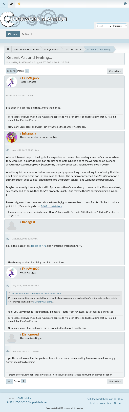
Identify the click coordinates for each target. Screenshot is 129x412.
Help (91, 403)
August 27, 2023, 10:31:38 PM (19, 95)
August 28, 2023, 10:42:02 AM (25, 239)
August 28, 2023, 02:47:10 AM (25, 150)
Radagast (28, 222)
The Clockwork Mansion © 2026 (104, 398)
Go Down (11, 71)
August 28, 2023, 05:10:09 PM (25, 351)
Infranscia (29, 133)
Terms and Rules (104, 403)
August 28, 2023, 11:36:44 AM (25, 285)
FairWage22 (30, 78)
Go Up (9, 381)
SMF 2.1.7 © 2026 (16, 402)
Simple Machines (38, 402)
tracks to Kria (39, 245)
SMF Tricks (24, 398)
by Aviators (51, 206)
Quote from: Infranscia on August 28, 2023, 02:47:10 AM (36, 293)
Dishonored (30, 334)
